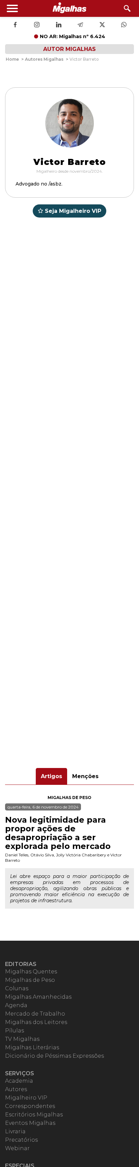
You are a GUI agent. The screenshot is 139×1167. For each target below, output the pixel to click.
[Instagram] (37, 25)
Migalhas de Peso (69, 797)
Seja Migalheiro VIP (73, 211)
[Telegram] (80, 25)
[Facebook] (15, 25)
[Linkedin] (58, 25)
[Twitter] (102, 25)
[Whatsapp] (124, 25)
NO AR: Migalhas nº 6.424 (72, 36)
